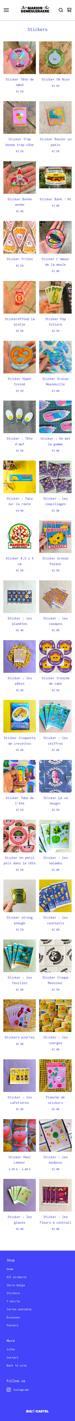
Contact (12, 1357)
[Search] (61, 10)
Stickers (13, 1293)
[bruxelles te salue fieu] (35, 10)
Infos (11, 1349)
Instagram (20, 1389)
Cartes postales (19, 1309)
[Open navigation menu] (6, 10)
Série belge (16, 1285)
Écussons (13, 1317)
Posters (12, 1325)
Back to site (17, 1365)
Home (10, 1269)
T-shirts (13, 1301)
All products (17, 1277)
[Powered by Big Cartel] (37, 1411)
